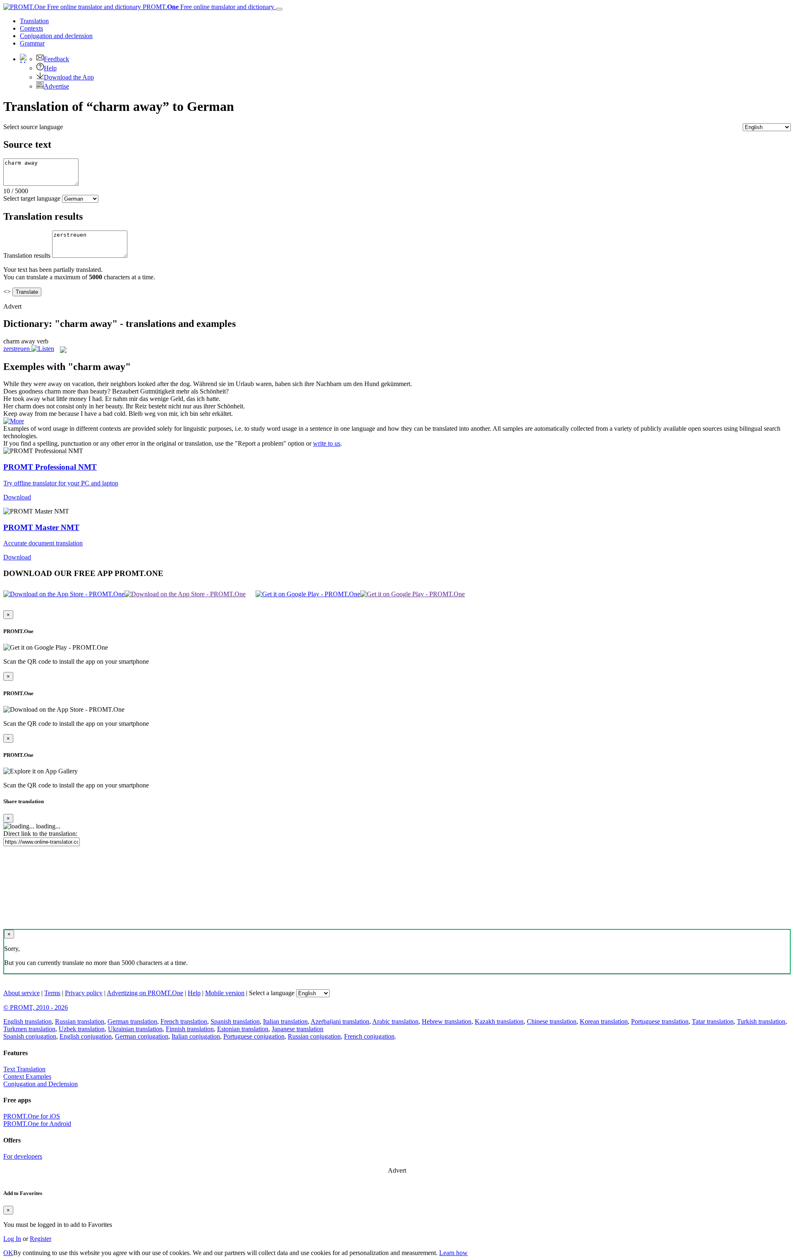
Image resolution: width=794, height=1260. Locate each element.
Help (50, 68)
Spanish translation (235, 1021)
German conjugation (141, 1036)
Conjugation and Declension (40, 1083)
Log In (12, 1238)
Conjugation (56, 35)
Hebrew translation (446, 1021)
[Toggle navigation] (279, 9)
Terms (52, 992)
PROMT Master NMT (41, 527)
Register (40, 1238)
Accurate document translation (43, 543)
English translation (27, 1021)
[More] (13, 421)
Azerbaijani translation (340, 1021)
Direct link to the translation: (40, 833)
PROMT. (207, 6)
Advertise (56, 86)
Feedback (56, 58)
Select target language (31, 198)
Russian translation (79, 1021)
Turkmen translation (29, 1028)
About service (21, 992)
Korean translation (604, 1021)
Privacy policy (84, 992)
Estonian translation (242, 1028)
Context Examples (27, 1076)
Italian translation (285, 1021)
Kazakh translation (499, 1021)
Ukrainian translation (135, 1028)
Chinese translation (551, 1021)
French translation (183, 1021)
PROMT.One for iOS (31, 1116)
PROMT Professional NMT (50, 467)
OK (8, 1252)
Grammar (32, 43)
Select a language (271, 992)
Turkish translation (761, 1021)
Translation (34, 20)
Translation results (26, 255)
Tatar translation (713, 1021)
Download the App (69, 77)
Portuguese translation (660, 1021)
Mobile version (224, 992)
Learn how (453, 1252)
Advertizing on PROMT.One (145, 992)
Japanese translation (297, 1028)
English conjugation (86, 1036)
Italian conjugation (196, 1036)
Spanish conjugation (29, 1036)
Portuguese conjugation (254, 1036)
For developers (22, 1156)
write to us (326, 443)
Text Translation (24, 1069)
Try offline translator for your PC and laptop (60, 483)
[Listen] (42, 348)
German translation (132, 1021)
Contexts (31, 28)
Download (17, 497)
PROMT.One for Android (37, 1123)
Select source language (33, 126)
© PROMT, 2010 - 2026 (35, 1007)
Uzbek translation (82, 1028)
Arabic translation (395, 1021)
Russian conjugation (314, 1036)
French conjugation (369, 1036)
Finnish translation (190, 1028)
